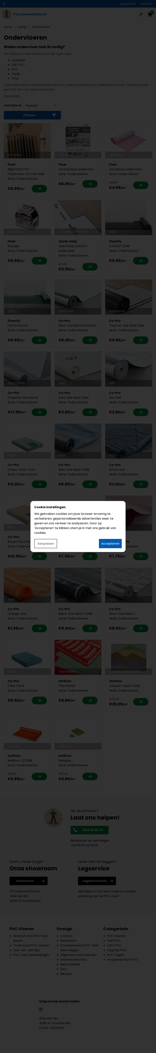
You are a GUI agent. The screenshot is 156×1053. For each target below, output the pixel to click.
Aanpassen (45, 543)
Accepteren (110, 543)
